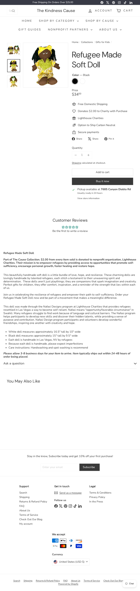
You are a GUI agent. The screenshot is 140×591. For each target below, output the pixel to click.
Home (27, 21)
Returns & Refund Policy (33, 501)
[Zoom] (45, 65)
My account (25, 524)
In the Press (96, 501)
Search (23, 492)
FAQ (21, 506)
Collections (87, 42)
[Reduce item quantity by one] (75, 155)
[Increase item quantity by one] (88, 155)
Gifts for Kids (103, 42)
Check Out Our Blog (30, 519)
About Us (109, 29)
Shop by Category (57, 21)
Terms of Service (28, 515)
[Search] (13, 11)
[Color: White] (20, 416)
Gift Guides (29, 29)
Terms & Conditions (100, 492)
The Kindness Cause (56, 10)
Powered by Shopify (68, 584)
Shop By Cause (101, 21)
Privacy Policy (97, 497)
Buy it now (102, 181)
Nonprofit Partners (69, 29)
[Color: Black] (13, 416)
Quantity (77, 148)
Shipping (76, 163)
